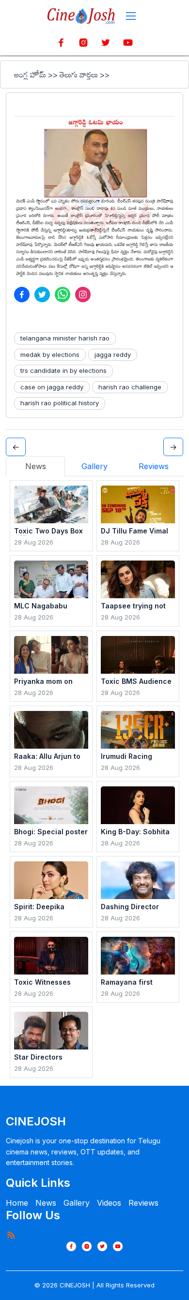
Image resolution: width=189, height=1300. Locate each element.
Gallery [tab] (94, 466)
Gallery (76, 1203)
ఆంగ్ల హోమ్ (30, 74)
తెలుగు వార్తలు (79, 74)
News (45, 1203)
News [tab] (35, 466)
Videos (109, 1203)
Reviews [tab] (154, 466)
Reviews (143, 1203)
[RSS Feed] (11, 1235)
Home (17, 1203)
